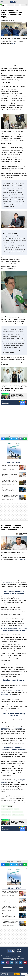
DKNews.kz (22, 559)
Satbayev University (6, 694)
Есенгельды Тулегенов (7, 806)
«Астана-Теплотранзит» (7, 582)
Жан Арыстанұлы (23, 533)
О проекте (7, 970)
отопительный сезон (17, 812)
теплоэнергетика (6, 814)
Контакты (21, 970)
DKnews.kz (14, 43)
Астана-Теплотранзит (7, 809)
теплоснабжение (6, 812)
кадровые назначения (18, 814)
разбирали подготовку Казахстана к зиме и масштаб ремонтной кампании (13, 780)
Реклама (14, 970)
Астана (16, 809)
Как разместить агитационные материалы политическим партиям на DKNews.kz (14, 959)
